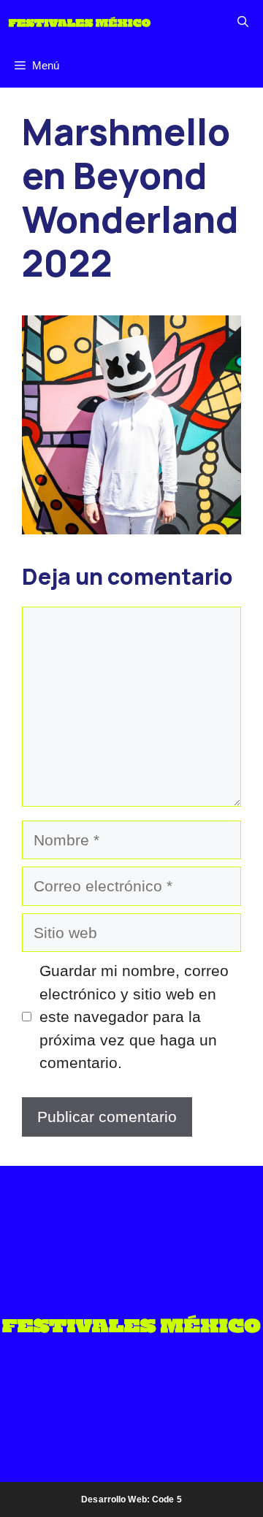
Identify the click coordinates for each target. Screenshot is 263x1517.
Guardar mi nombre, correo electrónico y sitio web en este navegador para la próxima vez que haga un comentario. (134, 1016)
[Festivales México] (79, 22)
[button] (243, 22)
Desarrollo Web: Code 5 (131, 1499)
